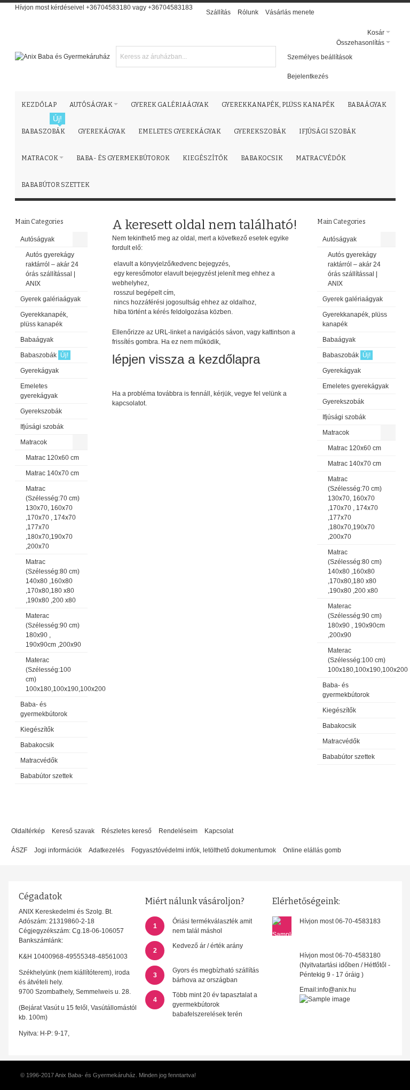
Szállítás (218, 12)
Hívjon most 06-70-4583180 (340, 955)
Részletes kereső (126, 831)
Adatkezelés (106, 850)
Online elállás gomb (312, 850)
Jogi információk (58, 850)
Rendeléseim (178, 831)
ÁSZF (19, 850)
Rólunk (248, 12)
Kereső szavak (73, 831)
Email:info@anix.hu (327, 989)
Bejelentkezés (307, 76)
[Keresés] (266, 55)
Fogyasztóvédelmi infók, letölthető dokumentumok (203, 850)
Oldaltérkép (28, 831)
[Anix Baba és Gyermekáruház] (62, 56)
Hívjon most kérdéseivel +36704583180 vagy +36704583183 (104, 7)
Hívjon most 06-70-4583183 (340, 921)
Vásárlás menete (289, 12)
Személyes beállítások (319, 57)
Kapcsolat (218, 831)
